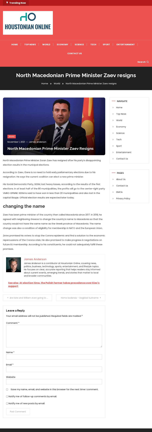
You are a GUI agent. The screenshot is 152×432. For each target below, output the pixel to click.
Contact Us (74, 53)
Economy (62, 44)
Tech (93, 44)
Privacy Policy (123, 198)
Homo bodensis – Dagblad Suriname (80, 297)
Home (14, 44)
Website (10, 377)
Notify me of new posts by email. (27, 403)
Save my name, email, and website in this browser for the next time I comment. (54, 389)
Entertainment (126, 44)
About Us (120, 179)
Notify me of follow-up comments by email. (33, 396)
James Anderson (37, 141)
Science (79, 44)
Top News (30, 44)
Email (9, 364)
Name (10, 352)
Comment (12, 322)
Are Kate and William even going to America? (31, 297)
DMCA (119, 192)
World (46, 44)
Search (141, 61)
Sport (106, 44)
